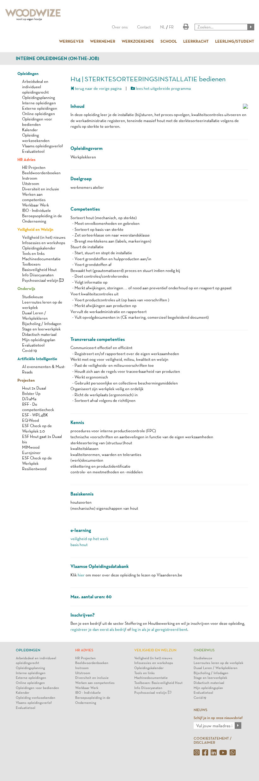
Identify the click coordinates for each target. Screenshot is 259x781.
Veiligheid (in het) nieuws (43, 237)
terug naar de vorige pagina (98, 88)
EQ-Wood (30, 420)
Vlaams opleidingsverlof (42, 146)
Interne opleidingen (39, 103)
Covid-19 (29, 350)
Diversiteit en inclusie (40, 189)
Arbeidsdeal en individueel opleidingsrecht (35, 87)
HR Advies (26, 159)
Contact (144, 27)
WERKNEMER (102, 41)
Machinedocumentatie (41, 258)
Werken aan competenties (95, 683)
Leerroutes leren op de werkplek (218, 663)
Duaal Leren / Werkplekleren (216, 668)
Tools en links (33, 253)
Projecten (26, 380)
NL (162, 27)
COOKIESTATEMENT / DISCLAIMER (213, 740)
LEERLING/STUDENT (234, 41)
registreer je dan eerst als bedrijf (98, 629)
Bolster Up (31, 393)
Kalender (30, 129)
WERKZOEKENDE (138, 41)
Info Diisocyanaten (38, 275)
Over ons (120, 27)
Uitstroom (30, 183)
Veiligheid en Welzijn (35, 229)
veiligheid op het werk (89, 538)
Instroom (29, 178)
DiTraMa (29, 399)
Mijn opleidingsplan (38, 339)
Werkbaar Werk (35, 205)
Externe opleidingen (39, 108)
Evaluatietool (33, 151)
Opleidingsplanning (38, 97)
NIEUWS (200, 710)
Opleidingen (28, 73)
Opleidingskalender (39, 248)
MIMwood (30, 447)
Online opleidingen (38, 113)
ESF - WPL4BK (35, 415)
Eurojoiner (31, 452)
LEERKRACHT (196, 41)
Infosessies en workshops (43, 242)
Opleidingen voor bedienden (37, 688)
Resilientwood (34, 468)
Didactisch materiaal (39, 334)
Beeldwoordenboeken (41, 172)
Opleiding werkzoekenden (35, 698)
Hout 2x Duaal (34, 388)
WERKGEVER (71, 41)
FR (171, 27)
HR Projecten (33, 167)
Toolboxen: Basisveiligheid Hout (158, 683)
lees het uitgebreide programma (163, 88)
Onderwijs (26, 288)
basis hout (78, 544)
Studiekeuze (32, 296)
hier (81, 575)
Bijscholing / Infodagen (41, 323)
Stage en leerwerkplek (41, 329)
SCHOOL (168, 41)
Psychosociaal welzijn (40, 280)
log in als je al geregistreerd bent (159, 629)
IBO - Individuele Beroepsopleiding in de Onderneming (42, 216)
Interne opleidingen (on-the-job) (57, 58)
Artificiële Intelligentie (37, 358)
